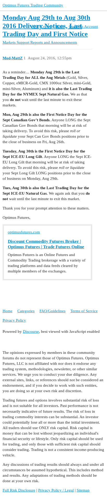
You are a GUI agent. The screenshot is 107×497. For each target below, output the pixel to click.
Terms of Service (84, 311)
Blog (60, 26)
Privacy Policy (14, 320)
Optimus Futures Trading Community (33, 5)
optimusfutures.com (24, 232)
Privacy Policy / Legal (56, 490)
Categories (26, 311)
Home (7, 311)
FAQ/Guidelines (52, 311)
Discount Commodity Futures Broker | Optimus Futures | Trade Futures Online (46, 244)
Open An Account (83, 26)
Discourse (31, 331)
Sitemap (83, 490)
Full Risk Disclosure (19, 490)
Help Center (41, 26)
